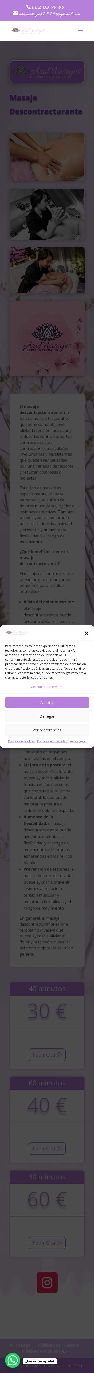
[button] (86, 633)
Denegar (47, 716)
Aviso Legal (78, 741)
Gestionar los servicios (47, 686)
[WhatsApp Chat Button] (12, 1360)
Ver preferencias (47, 729)
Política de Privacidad (52, 741)
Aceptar (47, 702)
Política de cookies (21, 741)
